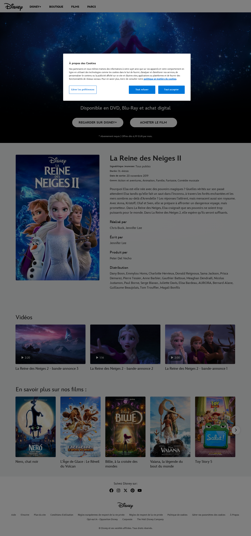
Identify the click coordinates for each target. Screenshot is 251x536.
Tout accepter (171, 89)
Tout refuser (142, 89)
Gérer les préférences (83, 89)
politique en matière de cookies (160, 79)
